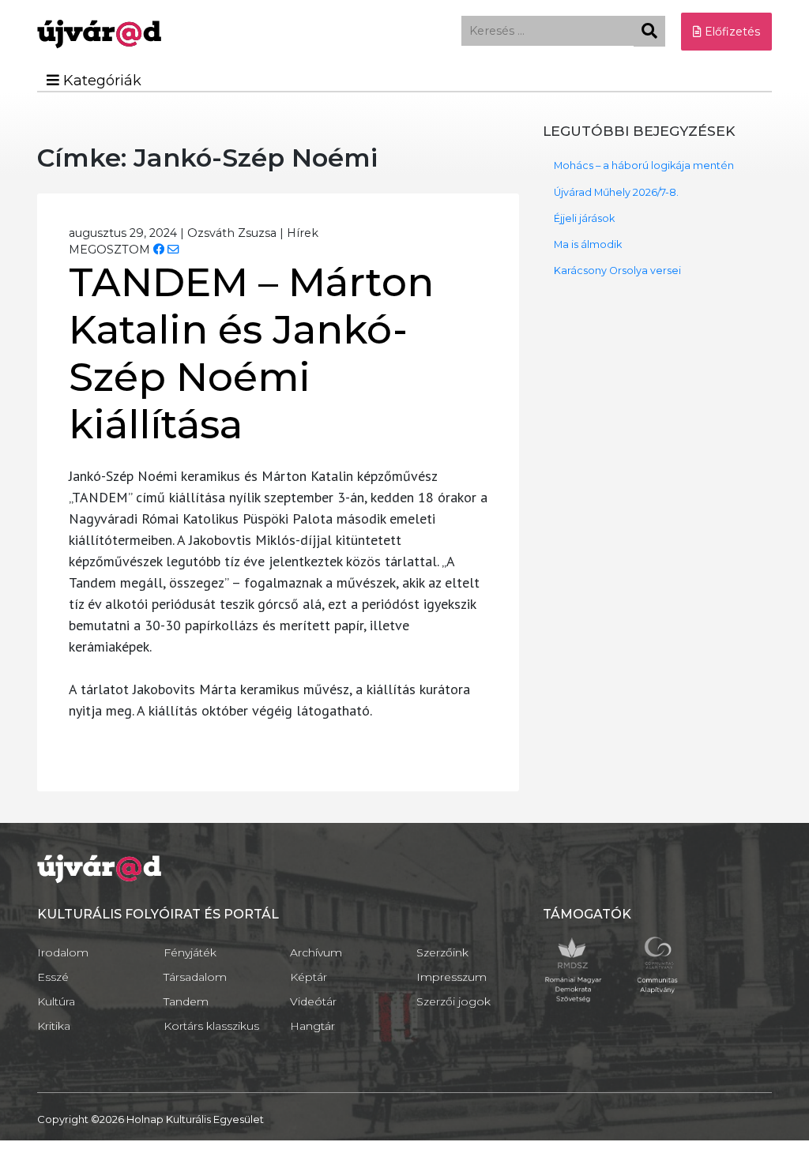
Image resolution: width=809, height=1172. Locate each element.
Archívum (316, 952)
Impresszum (451, 977)
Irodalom (62, 952)
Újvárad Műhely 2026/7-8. (616, 192)
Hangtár (312, 1026)
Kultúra (56, 1001)
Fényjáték (190, 952)
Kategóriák (100, 80)
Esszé (53, 977)
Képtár (308, 977)
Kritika (53, 1026)
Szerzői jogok (453, 1001)
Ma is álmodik (588, 244)
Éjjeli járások (584, 218)
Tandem (186, 1001)
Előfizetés (731, 31)
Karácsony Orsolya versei (617, 270)
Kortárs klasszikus (211, 1026)
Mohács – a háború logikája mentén (644, 165)
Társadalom (195, 977)
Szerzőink (442, 952)
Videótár (313, 1001)
